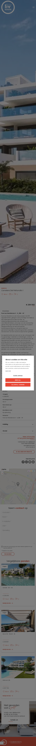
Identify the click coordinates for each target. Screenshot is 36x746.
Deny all (18, 380)
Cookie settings (18, 375)
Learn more (8, 370)
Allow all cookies (17, 384)
